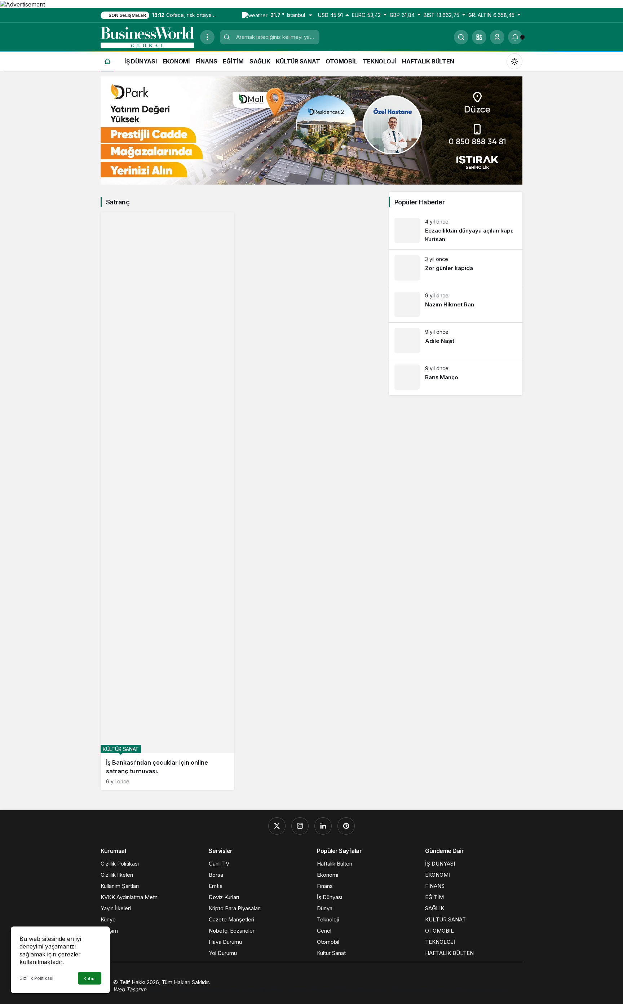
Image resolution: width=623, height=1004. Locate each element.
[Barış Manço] (455, 377)
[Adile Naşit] (455, 341)
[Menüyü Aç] (207, 37)
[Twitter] (277, 826)
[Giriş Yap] (497, 37)
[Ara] (461, 37)
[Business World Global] (147, 36)
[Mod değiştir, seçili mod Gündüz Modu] (514, 61)
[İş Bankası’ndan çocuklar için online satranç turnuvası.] (167, 501)
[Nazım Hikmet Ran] (455, 304)
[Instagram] (300, 826)
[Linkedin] (323, 826)
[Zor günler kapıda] (455, 268)
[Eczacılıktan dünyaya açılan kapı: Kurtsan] (455, 230)
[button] (479, 37)
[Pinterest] (346, 826)
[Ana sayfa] (107, 61)
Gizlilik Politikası (36, 978)
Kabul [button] (90, 978)
